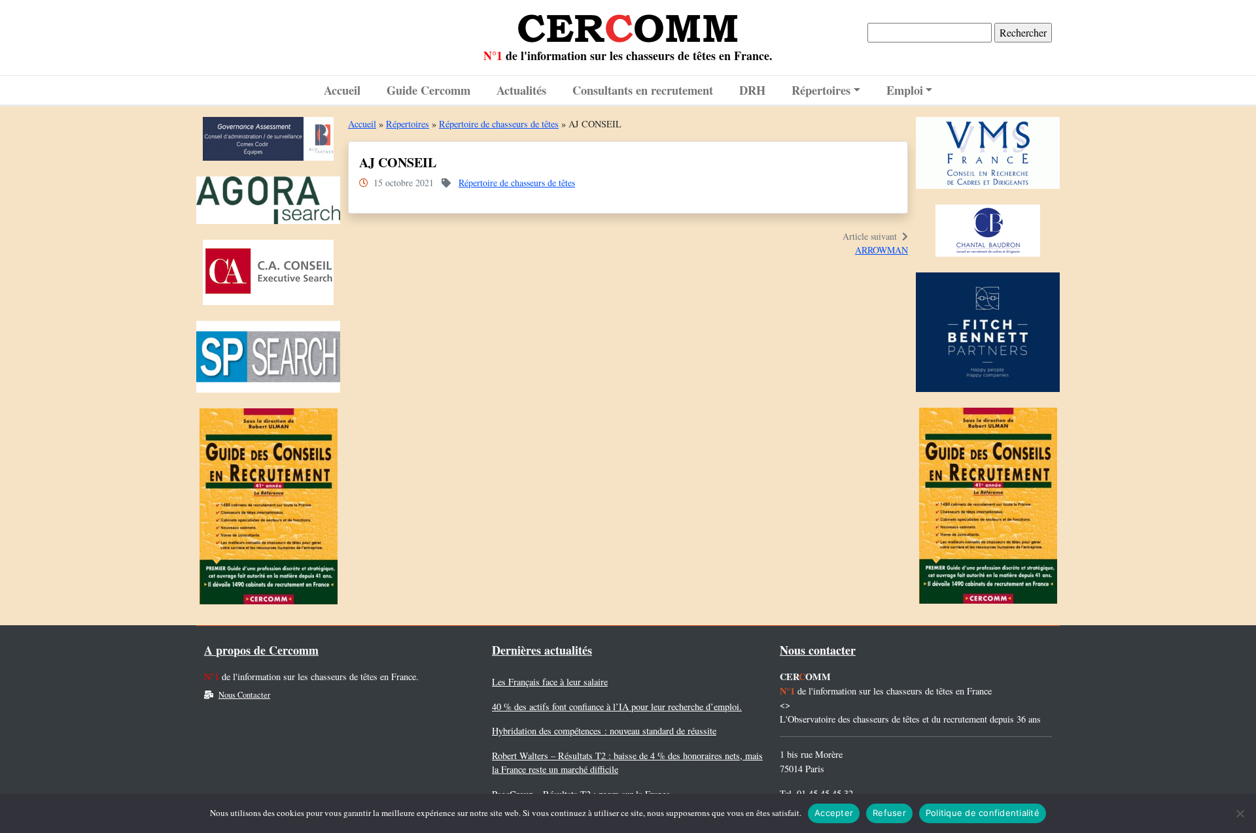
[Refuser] (1239, 813)
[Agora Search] (268, 203)
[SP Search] (268, 360)
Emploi (904, 90)
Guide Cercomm (428, 90)
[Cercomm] (628, 23)
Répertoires (821, 90)
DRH (752, 90)
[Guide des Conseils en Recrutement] (269, 510)
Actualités (521, 90)
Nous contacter (818, 650)
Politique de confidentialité (982, 813)
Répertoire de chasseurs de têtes (499, 124)
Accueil (342, 90)
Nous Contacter (244, 694)
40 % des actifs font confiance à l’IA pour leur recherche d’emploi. (617, 706)
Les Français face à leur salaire (550, 682)
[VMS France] (988, 156)
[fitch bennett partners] (988, 335)
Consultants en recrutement (642, 90)
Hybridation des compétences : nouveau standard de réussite (604, 731)
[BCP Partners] (268, 142)
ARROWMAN (881, 250)
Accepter (833, 813)
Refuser (889, 813)
